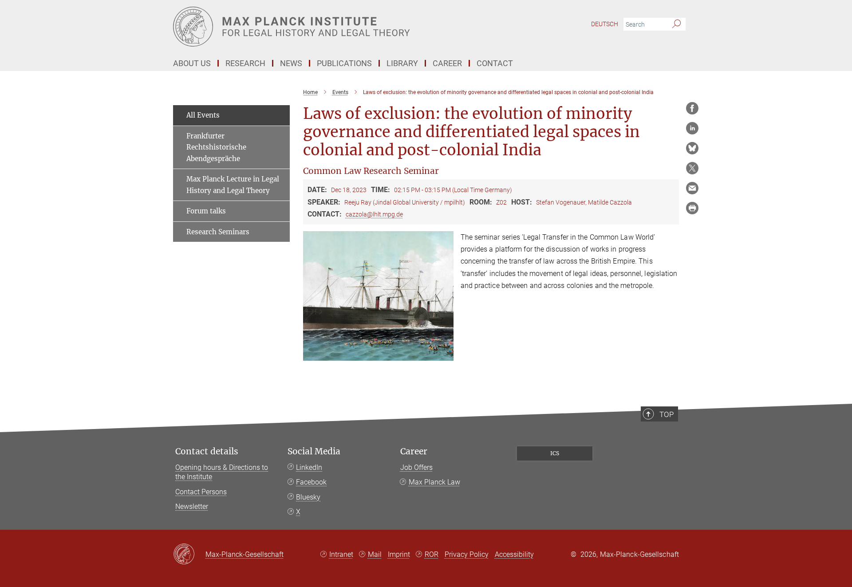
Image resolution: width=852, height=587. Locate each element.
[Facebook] (692, 108)
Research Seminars (217, 232)
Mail (375, 554)
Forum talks (206, 211)
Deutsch (604, 24)
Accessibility (514, 554)
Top (666, 414)
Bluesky (308, 497)
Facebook (311, 482)
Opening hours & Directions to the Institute (221, 472)
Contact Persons (201, 492)
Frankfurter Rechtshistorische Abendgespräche (216, 147)
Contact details (206, 451)
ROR (431, 554)
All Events (203, 115)
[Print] (692, 208)
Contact (495, 63)
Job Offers (416, 467)
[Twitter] (692, 168)
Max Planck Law (434, 482)
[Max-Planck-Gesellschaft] (189, 554)
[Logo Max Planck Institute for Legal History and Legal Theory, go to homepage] (339, 27)
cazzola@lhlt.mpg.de (374, 214)
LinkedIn (309, 467)
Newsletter (191, 506)
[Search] (676, 24)
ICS (554, 453)
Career (413, 451)
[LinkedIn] (692, 128)
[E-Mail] (692, 188)
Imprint (399, 554)
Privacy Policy (467, 554)
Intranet (341, 554)
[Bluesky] (692, 148)
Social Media (314, 451)
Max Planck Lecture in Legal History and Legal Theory (232, 185)
